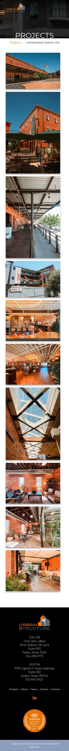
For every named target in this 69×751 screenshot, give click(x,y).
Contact (55, 689)
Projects (15, 42)
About (24, 689)
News (34, 689)
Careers (44, 689)
